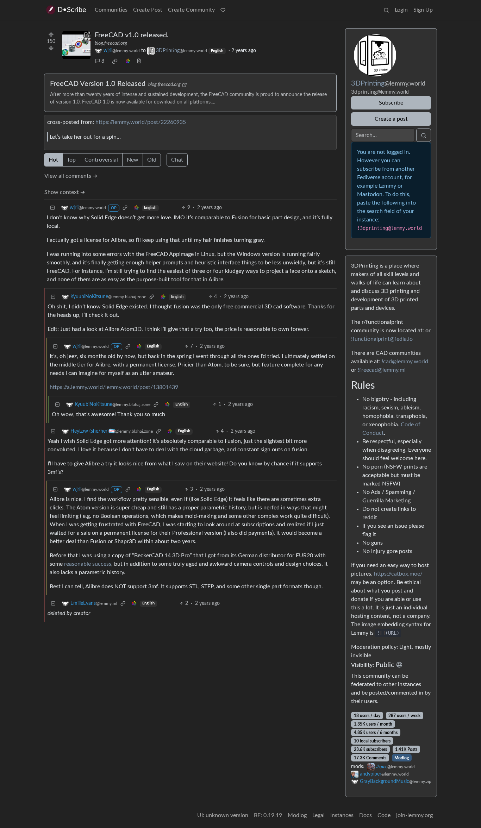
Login (401, 10)
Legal (318, 815)
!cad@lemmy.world (405, 361)
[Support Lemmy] (223, 10)
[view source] (139, 61)
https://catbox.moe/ (398, 574)
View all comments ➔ (70, 176)
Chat (177, 160)
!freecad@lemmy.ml (382, 370)
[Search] (386, 10)
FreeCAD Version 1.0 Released (97, 83)
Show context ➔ (64, 192)
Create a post (391, 119)
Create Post (147, 10)
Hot (53, 160)
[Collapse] (52, 207)
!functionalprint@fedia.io (382, 339)
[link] (114, 61)
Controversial (101, 160)
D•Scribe (71, 9)
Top (71, 160)
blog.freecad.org (111, 43)
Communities (111, 10)
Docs (365, 815)
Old (151, 160)
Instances (342, 815)
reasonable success (87, 564)
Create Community (191, 10)
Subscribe (391, 103)
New (132, 160)
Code (384, 815)
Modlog (401, 758)
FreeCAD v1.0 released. (132, 35)
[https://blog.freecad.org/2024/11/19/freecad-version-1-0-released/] (76, 45)
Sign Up (423, 10)
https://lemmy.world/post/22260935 (140, 122)
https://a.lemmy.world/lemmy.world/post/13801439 (114, 387)
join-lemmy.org (414, 815)
